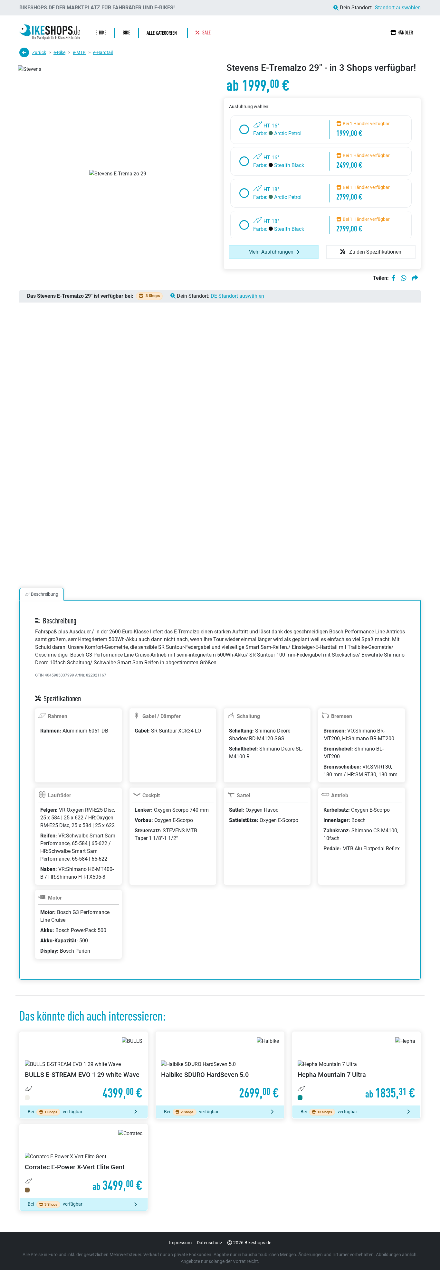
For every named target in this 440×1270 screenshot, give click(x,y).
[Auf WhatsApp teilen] (403, 278)
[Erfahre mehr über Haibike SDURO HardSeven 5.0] (220, 1069)
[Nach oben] (422, 1252)
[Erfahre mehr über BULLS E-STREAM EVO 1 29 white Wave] (84, 1069)
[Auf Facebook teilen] (393, 278)
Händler (405, 33)
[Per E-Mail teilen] (415, 278)
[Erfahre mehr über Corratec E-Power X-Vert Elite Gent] (84, 1161)
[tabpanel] (220, 797)
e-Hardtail (103, 52)
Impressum (180, 1242)
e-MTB (79, 52)
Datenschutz (209, 1242)
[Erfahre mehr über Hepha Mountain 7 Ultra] (356, 1069)
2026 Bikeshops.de (252, 1242)
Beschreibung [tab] (44, 594)
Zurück (39, 52)
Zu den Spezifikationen (374, 252)
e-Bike (59, 52)
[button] (163, 33)
